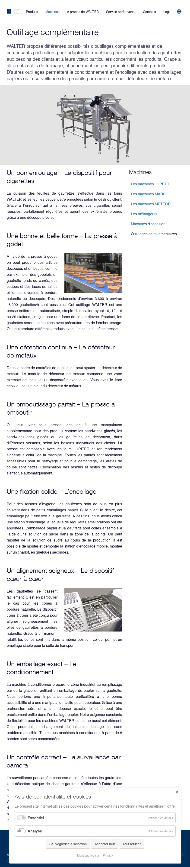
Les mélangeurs (144, 213)
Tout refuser (132, 843)
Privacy (108, 855)
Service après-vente (121, 11)
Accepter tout (105, 843)
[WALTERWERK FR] (14, 11)
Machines (52, 11)
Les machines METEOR (151, 203)
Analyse (35, 831)
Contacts (149, 11)
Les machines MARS (148, 194)
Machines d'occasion (148, 223)
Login (167, 11)
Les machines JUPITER (151, 184)
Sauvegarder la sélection (68, 843)
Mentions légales (88, 855)
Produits (32, 11)
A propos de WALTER (83, 11)
